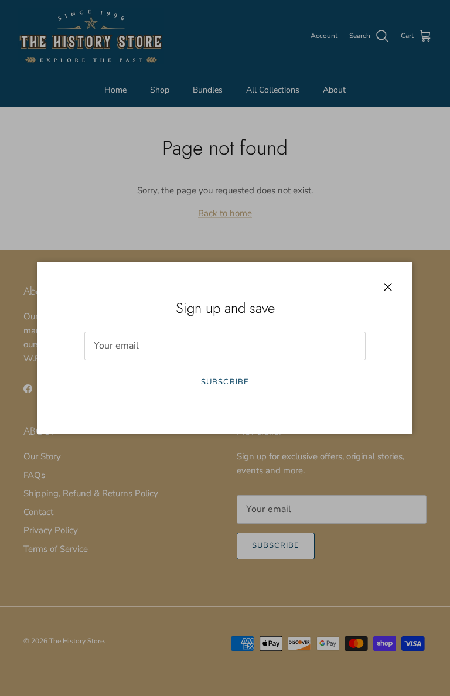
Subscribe (224, 382)
